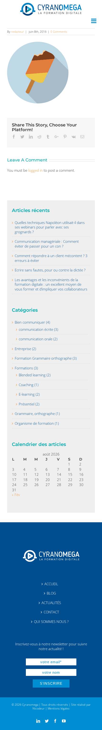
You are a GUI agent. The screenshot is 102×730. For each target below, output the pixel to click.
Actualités (51, 603)
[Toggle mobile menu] (94, 21)
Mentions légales (59, 708)
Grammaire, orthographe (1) (37, 413)
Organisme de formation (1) (37, 423)
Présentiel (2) (29, 404)
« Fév (16, 494)
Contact (51, 612)
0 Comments (59, 32)
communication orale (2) (38, 339)
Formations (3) (26, 368)
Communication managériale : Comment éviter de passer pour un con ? (47, 244)
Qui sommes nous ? (51, 621)
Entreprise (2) (25, 349)
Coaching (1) (28, 385)
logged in (35, 170)
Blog (51, 593)
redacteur (17, 32)
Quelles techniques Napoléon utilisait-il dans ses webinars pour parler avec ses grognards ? (50, 227)
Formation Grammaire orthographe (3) (46, 358)
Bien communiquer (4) (32, 322)
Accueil (51, 584)
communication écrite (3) (38, 329)
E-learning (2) (29, 394)
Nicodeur (38, 708)
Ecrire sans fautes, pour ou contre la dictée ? (50, 270)
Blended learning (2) (35, 375)
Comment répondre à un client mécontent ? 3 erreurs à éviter (51, 258)
